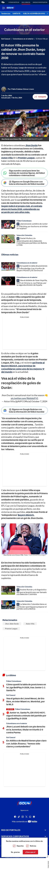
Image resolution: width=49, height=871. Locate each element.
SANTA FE (16, 14)
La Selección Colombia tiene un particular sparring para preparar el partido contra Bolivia (32, 606)
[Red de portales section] (45, 830)
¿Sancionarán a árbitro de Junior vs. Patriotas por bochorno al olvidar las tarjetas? (32, 226)
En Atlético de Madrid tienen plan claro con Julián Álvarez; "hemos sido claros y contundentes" (26, 743)
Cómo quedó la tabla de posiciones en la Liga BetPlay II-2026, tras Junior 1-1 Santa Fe (26, 687)
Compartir (42, 97)
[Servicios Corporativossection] (45, 836)
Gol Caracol (26, 2)
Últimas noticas (13, 2)
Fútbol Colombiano (24, 221)
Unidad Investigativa (40, 2)
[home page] (3, 2)
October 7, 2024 (39, 401)
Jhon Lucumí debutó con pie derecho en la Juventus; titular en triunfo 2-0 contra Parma (25, 729)
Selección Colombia (24, 235)
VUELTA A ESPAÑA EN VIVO (34, 14)
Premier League (11, 629)
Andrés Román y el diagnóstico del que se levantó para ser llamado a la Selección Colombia (32, 591)
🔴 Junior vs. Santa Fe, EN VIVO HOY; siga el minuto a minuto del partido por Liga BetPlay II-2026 (26, 715)
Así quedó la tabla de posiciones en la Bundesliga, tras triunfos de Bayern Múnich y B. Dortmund (32, 268)
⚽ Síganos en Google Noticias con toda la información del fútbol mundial (26, 410)
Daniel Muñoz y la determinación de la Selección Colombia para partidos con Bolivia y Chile (32, 241)
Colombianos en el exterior (23, 39)
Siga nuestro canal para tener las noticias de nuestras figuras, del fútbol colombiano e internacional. (27, 172)
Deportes (20, 846)
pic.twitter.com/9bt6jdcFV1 (24, 398)
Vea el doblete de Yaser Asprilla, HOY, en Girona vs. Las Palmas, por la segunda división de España (32, 282)
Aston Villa (30, 624)
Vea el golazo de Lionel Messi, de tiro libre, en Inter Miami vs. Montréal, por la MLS (25, 701)
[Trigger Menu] (3, 8)
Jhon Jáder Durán (12, 624)
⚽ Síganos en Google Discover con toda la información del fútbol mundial (26, 182)
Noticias (33, 846)
